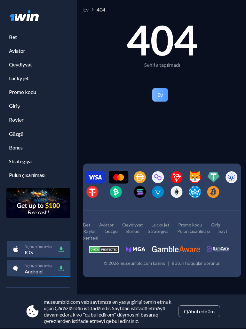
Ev (86, 9)
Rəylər (16, 120)
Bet (13, 37)
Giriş (14, 106)
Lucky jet (19, 78)
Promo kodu (22, 92)
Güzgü (16, 134)
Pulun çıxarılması (27, 175)
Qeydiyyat (20, 64)
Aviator (17, 51)
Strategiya (20, 161)
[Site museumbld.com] (38, 16)
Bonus (16, 147)
